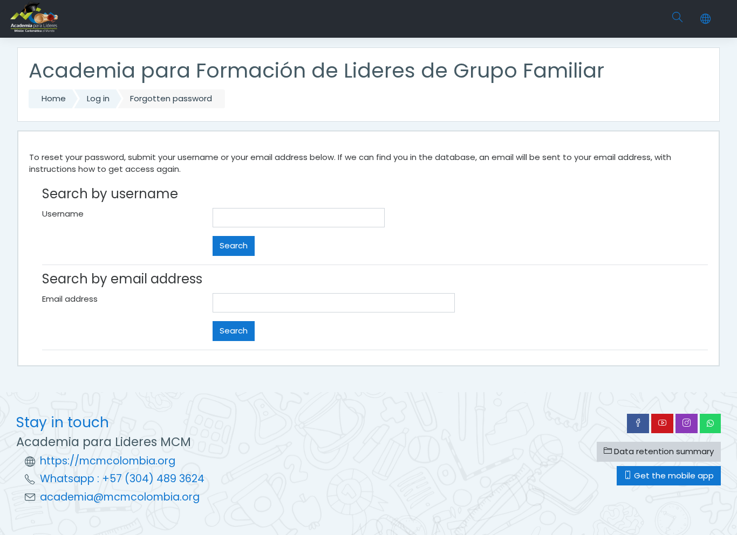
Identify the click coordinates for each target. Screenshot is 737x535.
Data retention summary (663, 451)
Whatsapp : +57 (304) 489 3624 (122, 478)
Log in (98, 98)
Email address (70, 298)
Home (54, 98)
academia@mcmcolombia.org (120, 497)
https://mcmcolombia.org (107, 461)
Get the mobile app (673, 475)
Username (63, 213)
